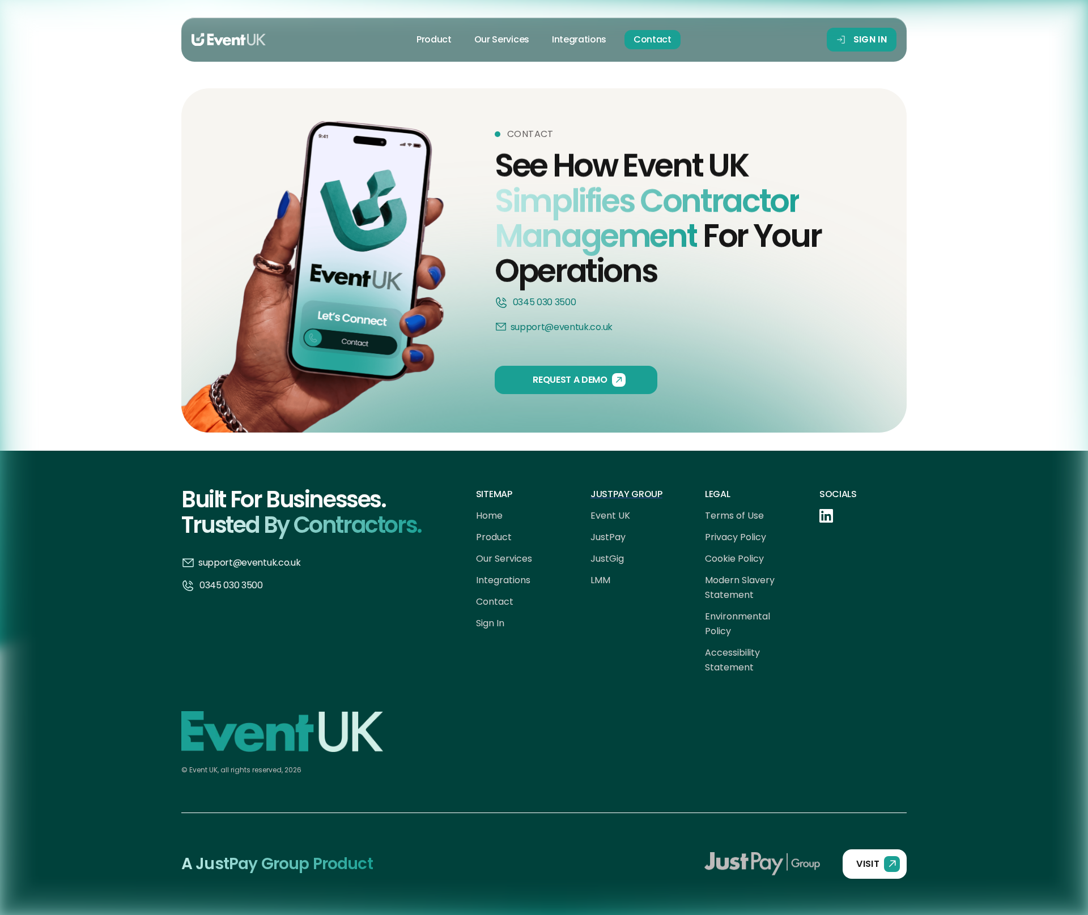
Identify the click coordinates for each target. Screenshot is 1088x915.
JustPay (608, 537)
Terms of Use (734, 515)
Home (489, 515)
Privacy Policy (735, 537)
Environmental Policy (737, 624)
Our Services (501, 39)
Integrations (579, 39)
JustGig (607, 558)
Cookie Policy (734, 558)
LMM (600, 580)
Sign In (490, 623)
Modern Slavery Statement (740, 587)
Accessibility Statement (732, 660)
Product (434, 39)
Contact (653, 39)
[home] (229, 39)
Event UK (610, 515)
